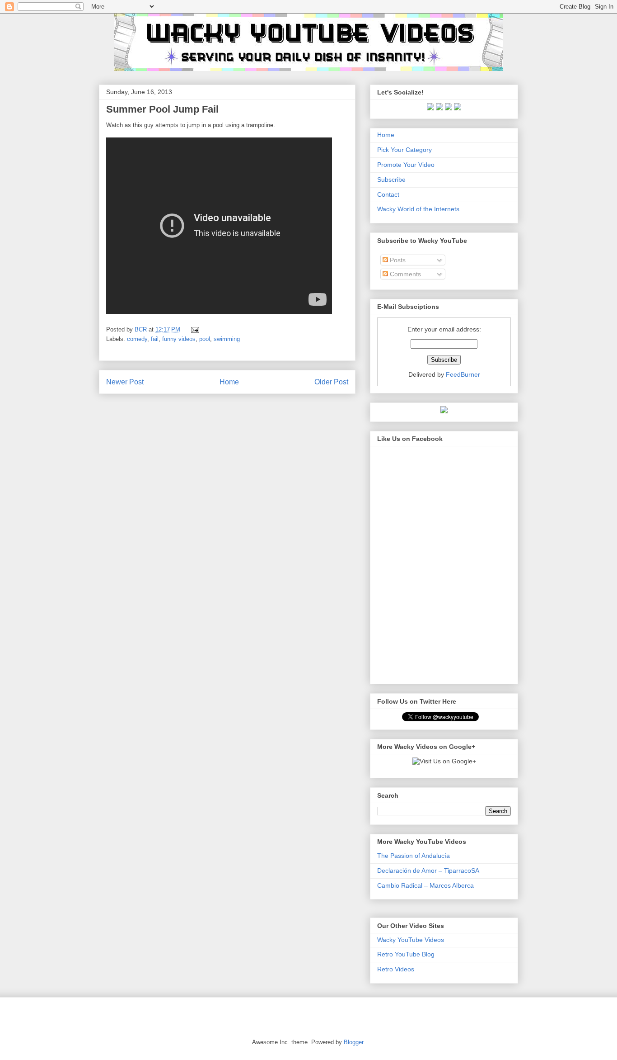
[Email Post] (193, 329)
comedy (137, 339)
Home (229, 382)
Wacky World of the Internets (418, 209)
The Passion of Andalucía (413, 855)
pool (204, 339)
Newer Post (125, 382)
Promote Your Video (406, 164)
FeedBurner (463, 374)
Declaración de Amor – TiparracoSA (428, 870)
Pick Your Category (404, 149)
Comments (404, 274)
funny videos (179, 339)
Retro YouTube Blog (406, 954)
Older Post (331, 382)
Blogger (353, 1042)
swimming (227, 339)
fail (155, 339)
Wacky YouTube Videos (410, 939)
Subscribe (391, 179)
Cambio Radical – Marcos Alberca (425, 885)
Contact (388, 194)
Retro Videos (395, 969)
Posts (397, 260)
